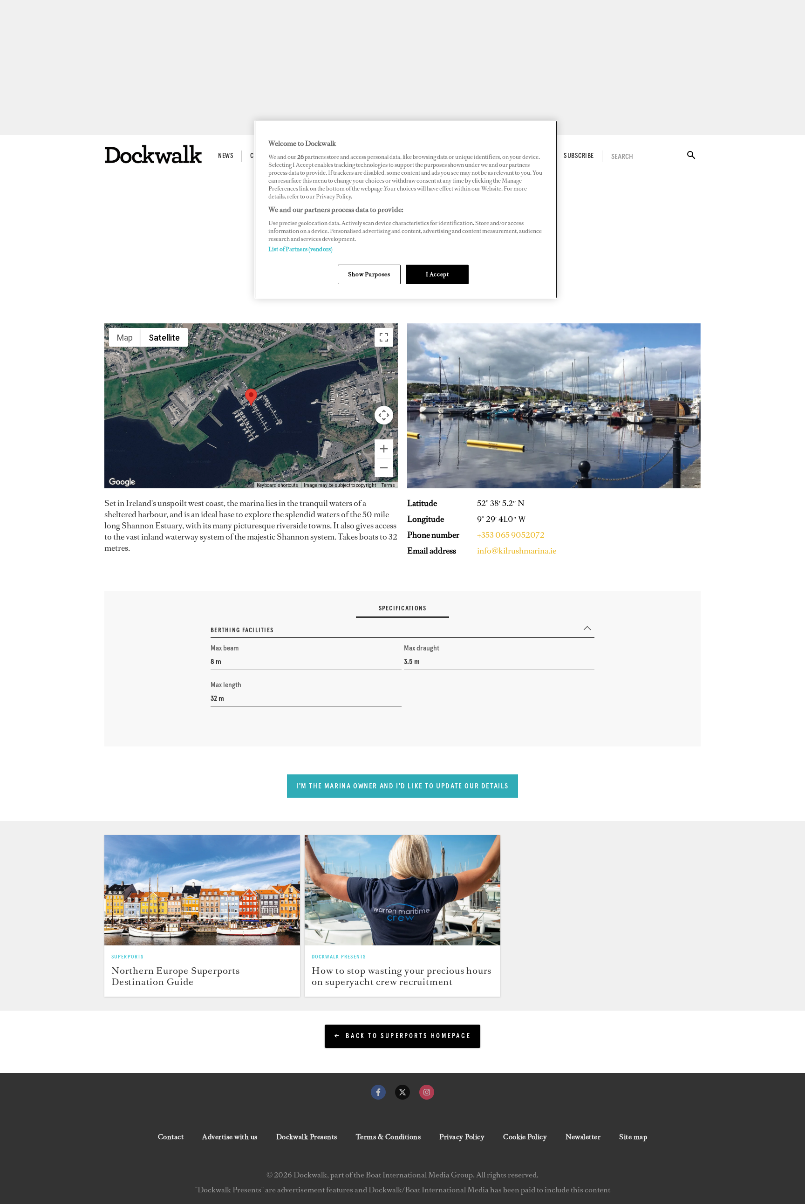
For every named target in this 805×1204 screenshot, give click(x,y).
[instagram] (426, 1092)
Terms (388, 485)
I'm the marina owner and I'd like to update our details (402, 786)
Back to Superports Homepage (408, 1036)
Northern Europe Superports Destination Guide (175, 976)
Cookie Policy (525, 1137)
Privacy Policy (461, 1137)
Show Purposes (369, 274)
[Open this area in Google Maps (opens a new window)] (122, 482)
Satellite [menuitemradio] (164, 337)
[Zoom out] (384, 467)
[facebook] (378, 1092)
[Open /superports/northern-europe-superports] (202, 890)
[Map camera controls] (384, 415)
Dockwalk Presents (306, 1137)
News (225, 156)
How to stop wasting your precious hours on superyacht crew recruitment (401, 976)
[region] (405, 209)
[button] (251, 397)
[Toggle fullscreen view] (384, 337)
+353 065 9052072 (511, 534)
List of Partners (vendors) (300, 249)
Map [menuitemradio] (125, 337)
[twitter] (402, 1092)
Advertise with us (229, 1137)
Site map (633, 1137)
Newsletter (583, 1137)
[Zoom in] (384, 448)
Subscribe (579, 156)
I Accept (437, 274)
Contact (171, 1137)
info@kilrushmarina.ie (516, 550)
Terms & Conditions (388, 1137)
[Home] (153, 154)
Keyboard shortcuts (277, 485)
